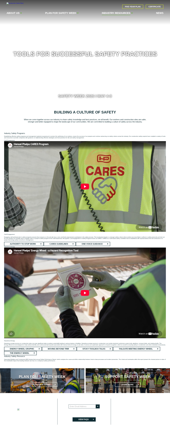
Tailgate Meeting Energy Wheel (136, 349)
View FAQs (83, 419)
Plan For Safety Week (60, 13)
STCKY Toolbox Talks (94, 349)
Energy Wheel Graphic (22, 349)
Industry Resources (116, 13)
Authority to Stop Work (23, 244)
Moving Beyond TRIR (58, 349)
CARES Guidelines (59, 244)
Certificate (154, 7)
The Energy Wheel (20, 353)
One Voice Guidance (92, 244)
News (159, 13)
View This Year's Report (23, 365)
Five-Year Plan (133, 7)
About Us (13, 13)
